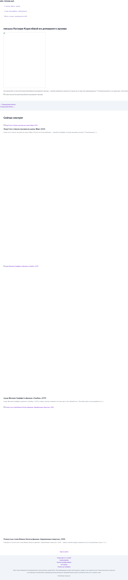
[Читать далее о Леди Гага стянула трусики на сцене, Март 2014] (20, 125)
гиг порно (64, 564)
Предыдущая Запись (8, 104)
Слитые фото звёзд (12, 6)
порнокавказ (64, 560)
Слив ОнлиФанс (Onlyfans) (15, 11)
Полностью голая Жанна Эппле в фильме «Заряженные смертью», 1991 (34, 539)
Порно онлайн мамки (64, 562)
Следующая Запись (7, 107)
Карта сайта (64, 552)
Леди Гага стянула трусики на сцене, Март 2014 (24, 129)
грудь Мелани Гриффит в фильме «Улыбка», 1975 (24, 398)
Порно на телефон (64, 567)
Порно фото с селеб (64, 558)
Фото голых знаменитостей (15, 16)
